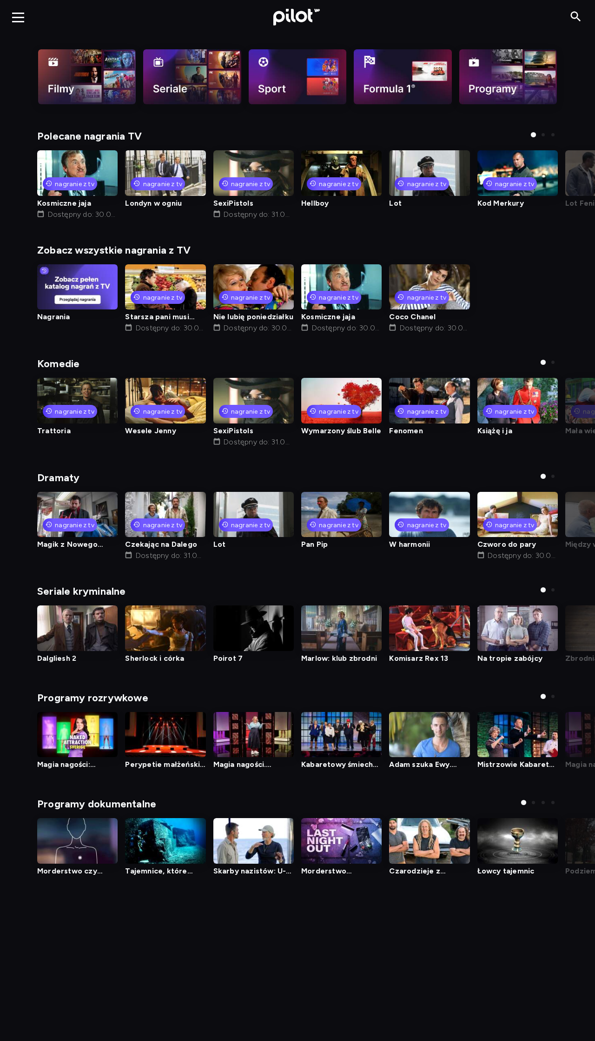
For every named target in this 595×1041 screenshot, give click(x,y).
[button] (533, 135)
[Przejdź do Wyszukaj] (576, 17)
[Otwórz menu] (18, 17)
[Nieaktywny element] (87, 76)
